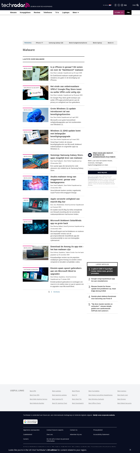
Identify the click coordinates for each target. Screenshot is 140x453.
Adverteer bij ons (76, 434)
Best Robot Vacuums (124, 403)
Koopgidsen (25, 12)
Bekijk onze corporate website (104, 415)
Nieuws (13, 12)
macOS (26, 200)
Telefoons (47, 12)
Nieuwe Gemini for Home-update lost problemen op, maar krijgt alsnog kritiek (103, 289)
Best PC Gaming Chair (59, 403)
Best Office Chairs (95, 403)
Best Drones (121, 399)
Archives (56, 292)
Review (37, 12)
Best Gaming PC (57, 399)
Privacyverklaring (92, 179)
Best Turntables (94, 391)
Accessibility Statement (101, 434)
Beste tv (110, 43)
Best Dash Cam (122, 395)
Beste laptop (97, 43)
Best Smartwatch (78, 403)
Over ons (50, 434)
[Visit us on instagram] (122, 5)
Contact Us (73, 430)
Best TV (74, 395)
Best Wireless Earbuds (96, 399)
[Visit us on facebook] (115, 5)
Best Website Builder (37, 403)
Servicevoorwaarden (93, 177)
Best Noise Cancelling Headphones (101, 395)
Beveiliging (28, 68)
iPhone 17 (39, 43)
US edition (52, 450)
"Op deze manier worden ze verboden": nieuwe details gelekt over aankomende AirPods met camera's (102, 307)
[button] (136, 5)
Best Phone (76, 391)
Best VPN (33, 391)
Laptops (65, 12)
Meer (75, 12)
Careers (26, 439)
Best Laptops (56, 391)
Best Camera (121, 391)
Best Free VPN (34, 395)
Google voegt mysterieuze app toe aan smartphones (103, 280)
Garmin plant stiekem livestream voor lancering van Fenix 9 (103, 297)
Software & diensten (31, 269)
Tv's (57, 12)
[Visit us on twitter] (119, 5)
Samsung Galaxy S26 (56, 43)
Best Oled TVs (76, 399)
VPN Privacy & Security (31, 88)
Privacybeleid (97, 430)
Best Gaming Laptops (59, 395)
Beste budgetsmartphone (78, 43)
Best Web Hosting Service (38, 399)
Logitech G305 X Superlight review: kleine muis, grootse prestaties (102, 271)
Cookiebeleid (27, 434)
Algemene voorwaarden (31, 430)
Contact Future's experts (55, 430)
